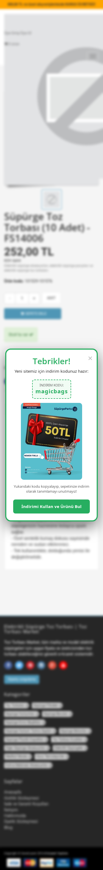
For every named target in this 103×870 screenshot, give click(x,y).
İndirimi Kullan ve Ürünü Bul (51, 506)
